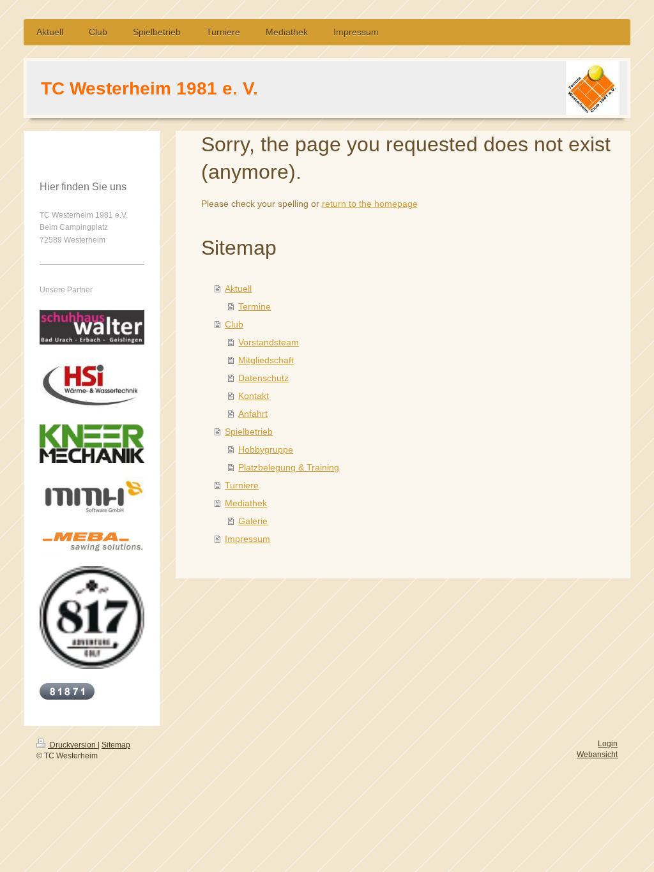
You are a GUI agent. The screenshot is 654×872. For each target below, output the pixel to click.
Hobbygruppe (265, 449)
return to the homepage (370, 204)
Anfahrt (253, 414)
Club (234, 324)
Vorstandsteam (268, 342)
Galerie (253, 521)
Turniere (242, 485)
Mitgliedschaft (266, 360)
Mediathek (246, 503)
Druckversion (73, 744)
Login (608, 743)
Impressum (247, 539)
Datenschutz (263, 378)
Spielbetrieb (249, 431)
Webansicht (597, 754)
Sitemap (116, 744)
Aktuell (238, 288)
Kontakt (253, 396)
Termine (254, 306)
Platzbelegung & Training (288, 467)
